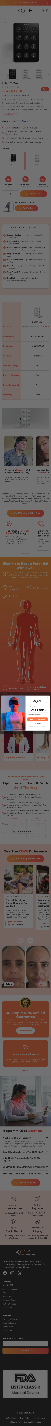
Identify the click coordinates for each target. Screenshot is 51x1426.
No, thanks (37, 723)
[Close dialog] (48, 697)
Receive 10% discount (37, 719)
